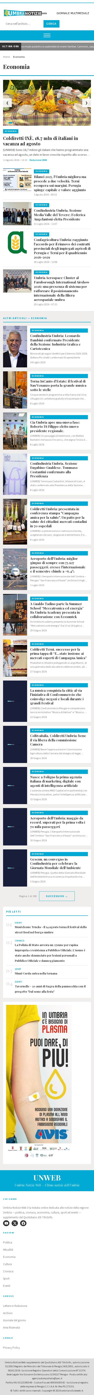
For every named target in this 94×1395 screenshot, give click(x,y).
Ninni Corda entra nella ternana (36, 973)
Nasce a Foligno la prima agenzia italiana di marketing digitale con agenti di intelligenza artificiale (56, 781)
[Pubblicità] (47, 1083)
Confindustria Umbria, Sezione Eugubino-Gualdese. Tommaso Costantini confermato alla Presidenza (54, 469)
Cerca (51, 23)
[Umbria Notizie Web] (47, 11)
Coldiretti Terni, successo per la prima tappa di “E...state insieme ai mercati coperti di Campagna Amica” (58, 653)
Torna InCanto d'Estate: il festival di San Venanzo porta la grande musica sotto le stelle (58, 385)
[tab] (6, 123)
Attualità (8, 1250)
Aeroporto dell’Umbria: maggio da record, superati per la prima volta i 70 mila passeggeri (57, 822)
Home (6, 57)
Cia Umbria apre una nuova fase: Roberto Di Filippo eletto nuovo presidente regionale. (55, 426)
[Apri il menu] (47, 35)
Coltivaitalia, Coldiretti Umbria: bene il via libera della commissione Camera (58, 740)
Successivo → (57, 896)
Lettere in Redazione (15, 1306)
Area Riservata (11, 1328)
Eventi (6, 1286)
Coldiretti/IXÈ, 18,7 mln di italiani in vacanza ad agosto (40, 140)
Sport (6, 1279)
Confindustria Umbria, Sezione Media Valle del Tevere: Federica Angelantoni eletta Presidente (59, 214)
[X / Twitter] (15, 1223)
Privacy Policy (11, 1348)
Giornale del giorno (14, 1320)
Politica (7, 1243)
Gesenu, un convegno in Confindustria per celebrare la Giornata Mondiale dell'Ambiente (55, 863)
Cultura (7, 1264)
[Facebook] (23, 1223)
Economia (9, 1257)
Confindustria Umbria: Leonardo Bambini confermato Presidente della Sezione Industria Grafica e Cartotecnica (55, 342)
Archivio (8, 1313)
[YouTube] (6, 1223)
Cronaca (8, 1271)
